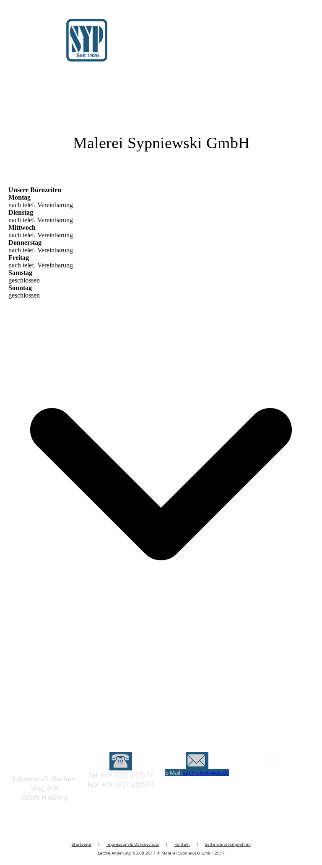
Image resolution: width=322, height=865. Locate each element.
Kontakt (182, 844)
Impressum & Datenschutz (132, 844)
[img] (86, 45)
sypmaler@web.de (206, 772)
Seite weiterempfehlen (228, 844)
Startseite (81, 844)
